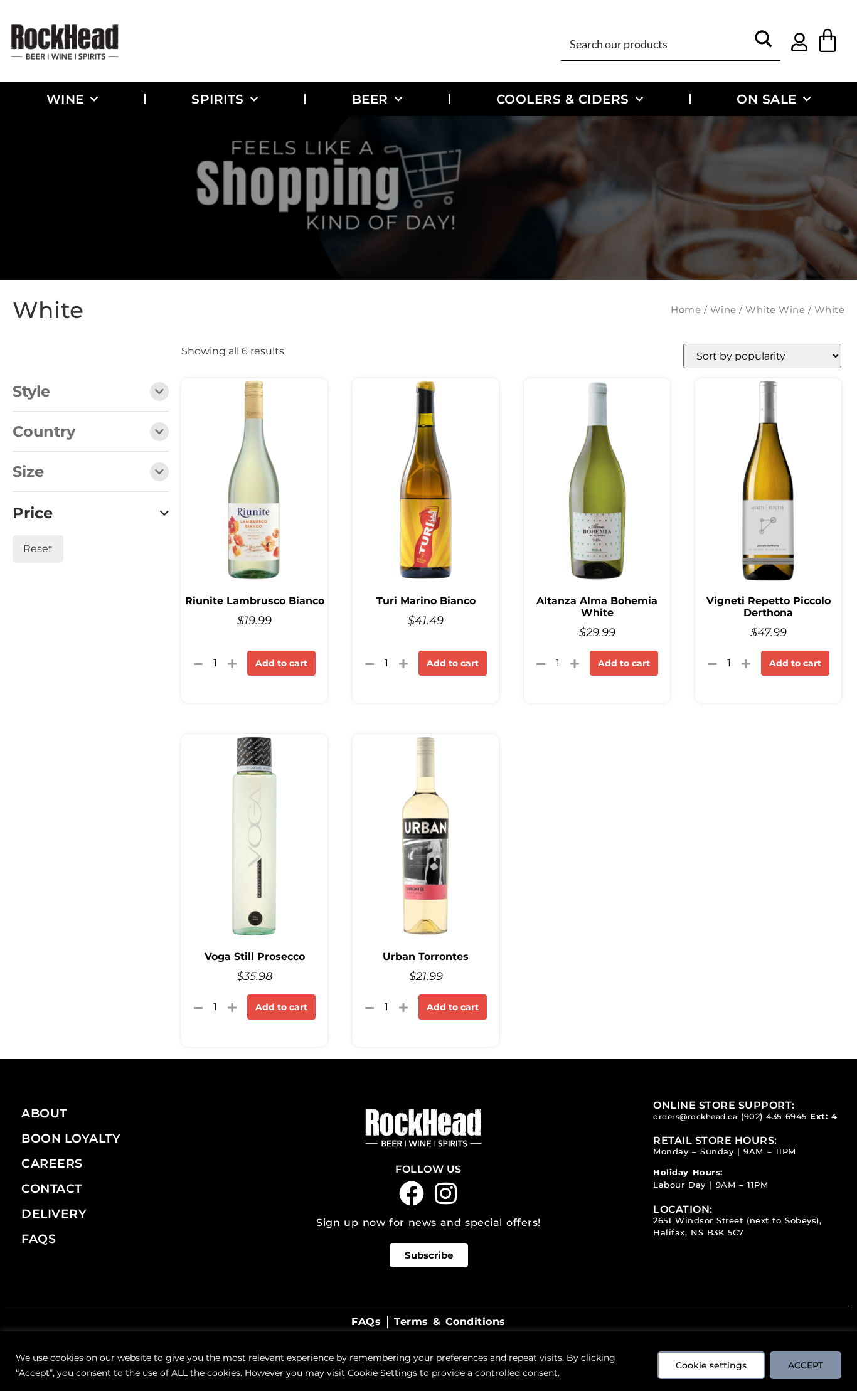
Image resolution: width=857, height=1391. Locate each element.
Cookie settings (711, 1365)
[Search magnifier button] (763, 43)
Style (31, 392)
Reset (38, 549)
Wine (65, 99)
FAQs (38, 1238)
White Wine (775, 310)
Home (686, 310)
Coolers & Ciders (562, 99)
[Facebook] (411, 1193)
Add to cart (281, 663)
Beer (370, 99)
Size (28, 472)
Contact (51, 1188)
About (44, 1113)
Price (33, 513)
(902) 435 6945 (774, 1116)
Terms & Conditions (449, 1322)
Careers (52, 1163)
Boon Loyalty (70, 1138)
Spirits (217, 99)
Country (44, 432)
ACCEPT (805, 1365)
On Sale (767, 99)
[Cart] (827, 40)
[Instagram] (446, 1193)
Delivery (54, 1213)
